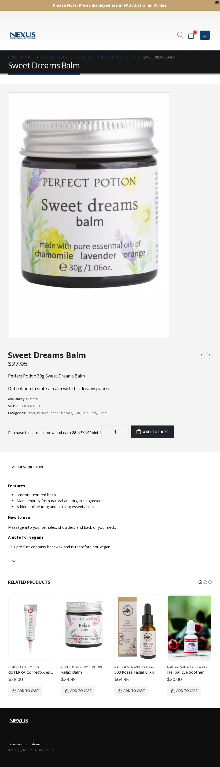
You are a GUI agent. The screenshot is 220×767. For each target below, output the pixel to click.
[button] (200, 582)
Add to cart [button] (28, 690)
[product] (30, 628)
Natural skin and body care (135, 667)
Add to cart (155, 431)
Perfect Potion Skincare (54, 413)
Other (31, 413)
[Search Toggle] (181, 35)
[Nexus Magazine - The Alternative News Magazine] (23, 35)
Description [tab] (30, 466)
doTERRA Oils (18, 667)
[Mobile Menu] (205, 35)
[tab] (110, 559)
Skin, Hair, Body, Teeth (91, 413)
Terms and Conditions (24, 744)
